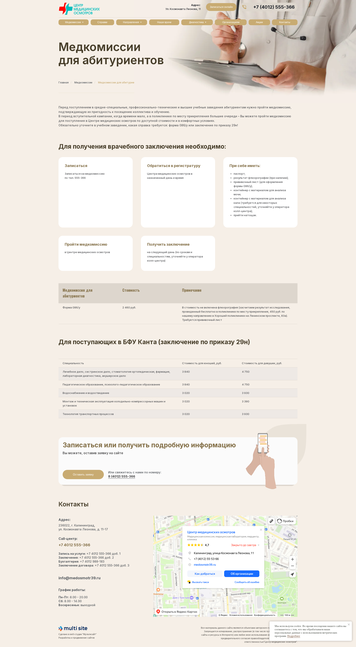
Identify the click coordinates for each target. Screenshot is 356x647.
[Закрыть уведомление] (349, 624)
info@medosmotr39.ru (80, 578)
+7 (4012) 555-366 (274, 7)
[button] (83, 474)
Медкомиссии (83, 82)
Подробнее (293, 636)
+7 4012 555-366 (74, 545)
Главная (64, 82)
